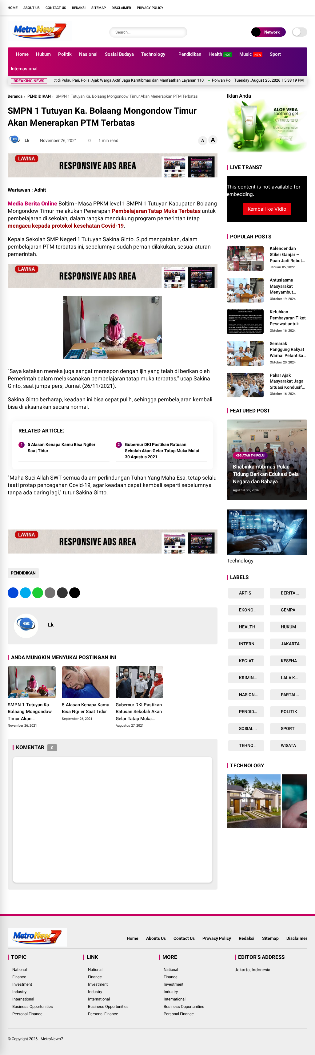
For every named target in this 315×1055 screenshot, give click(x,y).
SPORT (287, 728)
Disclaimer (121, 8)
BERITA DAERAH (293, 592)
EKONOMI (248, 609)
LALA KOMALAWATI (293, 677)
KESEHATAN (292, 660)
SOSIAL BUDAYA (251, 728)
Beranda (15, 96)
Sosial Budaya (119, 54)
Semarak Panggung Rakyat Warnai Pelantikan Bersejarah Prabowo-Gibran (288, 350)
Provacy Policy (216, 938)
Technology (153, 54)
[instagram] (285, 7)
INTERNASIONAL (251, 643)
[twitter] (276, 7)
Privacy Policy (150, 8)
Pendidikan (189, 54)
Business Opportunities (32, 1006)
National (19, 969)
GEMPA (287, 609)
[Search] (181, 32)
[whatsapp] (37, 592)
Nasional (88, 54)
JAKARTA (290, 643)
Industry (19, 991)
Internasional (24, 68)
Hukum (43, 54)
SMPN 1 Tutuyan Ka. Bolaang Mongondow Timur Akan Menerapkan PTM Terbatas (30, 712)
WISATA (288, 745)
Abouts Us (156, 938)
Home (13, 8)
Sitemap (98, 8)
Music (250, 54)
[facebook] (267, 7)
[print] (50, 592)
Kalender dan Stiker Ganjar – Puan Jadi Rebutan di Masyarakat (288, 255)
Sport (275, 54)
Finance (19, 977)
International (23, 999)
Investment (22, 984)
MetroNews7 (52, 1039)
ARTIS (244, 592)
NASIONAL (249, 694)
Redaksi (79, 8)
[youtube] (295, 7)
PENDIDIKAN (39, 96)
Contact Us (56, 8)
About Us (31, 8)
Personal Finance (27, 1014)
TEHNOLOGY (251, 745)
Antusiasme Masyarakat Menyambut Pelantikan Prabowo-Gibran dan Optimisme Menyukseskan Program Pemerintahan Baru (286, 286)
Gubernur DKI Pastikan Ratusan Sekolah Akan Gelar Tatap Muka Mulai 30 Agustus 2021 (162, 450)
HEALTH (246, 626)
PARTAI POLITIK (293, 694)
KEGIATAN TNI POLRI (250, 455)
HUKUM (288, 626)
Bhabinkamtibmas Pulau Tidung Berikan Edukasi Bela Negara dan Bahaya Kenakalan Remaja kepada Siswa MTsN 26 (266, 474)
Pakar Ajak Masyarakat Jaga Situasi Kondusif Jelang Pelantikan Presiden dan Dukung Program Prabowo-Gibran (287, 382)
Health (220, 54)
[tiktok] (304, 7)
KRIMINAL (248, 677)
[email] (62, 592)
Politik (65, 54)
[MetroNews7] (40, 39)
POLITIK (288, 711)
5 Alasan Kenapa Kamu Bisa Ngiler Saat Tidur (61, 447)
